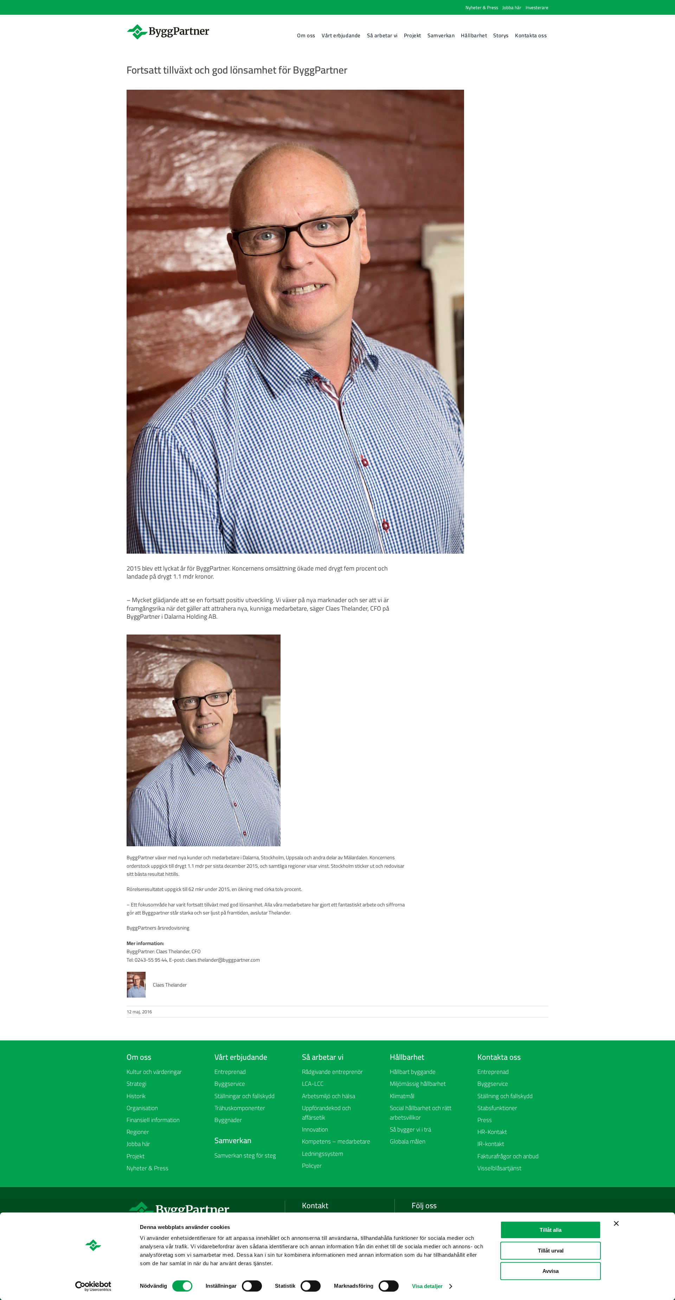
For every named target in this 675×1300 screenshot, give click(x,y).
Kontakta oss (499, 1057)
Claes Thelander (170, 984)
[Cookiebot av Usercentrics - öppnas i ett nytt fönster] (93, 1286)
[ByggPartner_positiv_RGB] (168, 26)
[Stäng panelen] (616, 1223)
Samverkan (232, 1140)
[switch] (252, 1286)
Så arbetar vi (322, 1057)
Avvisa (550, 1271)
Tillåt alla (550, 1230)
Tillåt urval (551, 1251)
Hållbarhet (407, 1057)
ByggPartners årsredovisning (158, 927)
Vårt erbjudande (240, 1057)
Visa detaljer (427, 1286)
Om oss (139, 1057)
